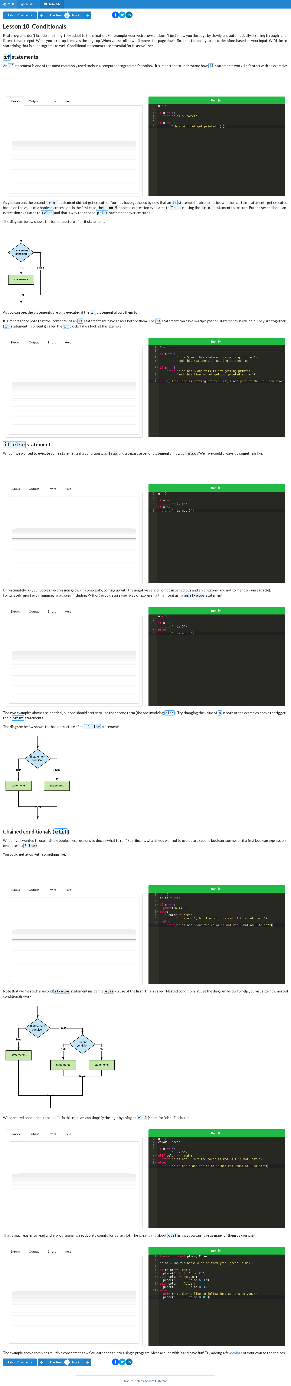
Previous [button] (56, 15)
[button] (156, 112)
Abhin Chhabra (144, 1381)
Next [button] (75, 15)
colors (237, 1353)
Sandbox (31, 4)
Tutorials (54, 4)
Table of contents (19, 15)
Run (213, 100)
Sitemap (162, 1381)
